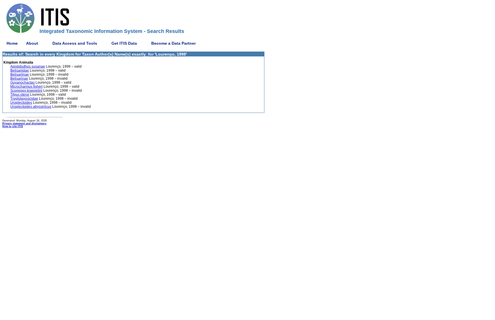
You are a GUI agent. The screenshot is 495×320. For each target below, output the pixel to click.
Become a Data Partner (173, 43)
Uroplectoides (21, 103)
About (32, 43)
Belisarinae (19, 78)
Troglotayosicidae (24, 99)
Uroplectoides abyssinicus (30, 107)
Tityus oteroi (19, 95)
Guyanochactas (22, 83)
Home (12, 43)
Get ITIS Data (124, 43)
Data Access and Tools (74, 43)
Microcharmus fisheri (26, 87)
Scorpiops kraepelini (26, 91)
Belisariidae (19, 70)
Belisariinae (19, 74)
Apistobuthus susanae (27, 66)
